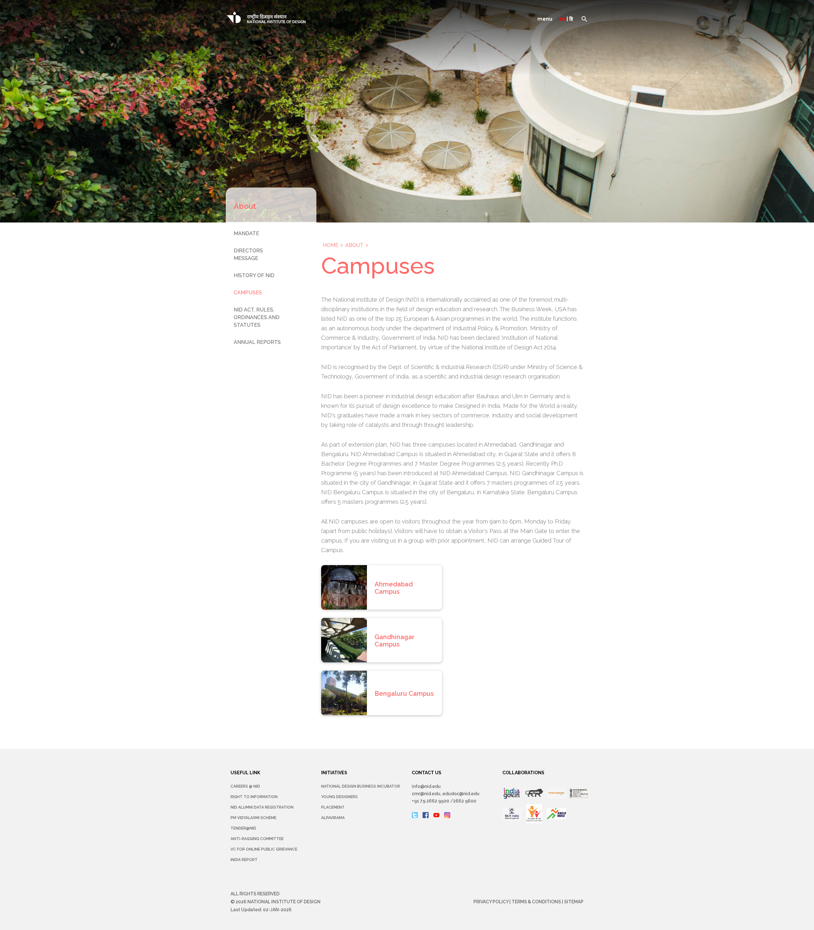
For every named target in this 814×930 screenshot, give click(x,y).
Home (330, 245)
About (354, 245)
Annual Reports (257, 342)
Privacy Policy (490, 901)
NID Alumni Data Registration (262, 807)
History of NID (254, 275)
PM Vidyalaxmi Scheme (253, 818)
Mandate (246, 233)
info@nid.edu (426, 786)
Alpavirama (333, 818)
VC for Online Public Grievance (264, 849)
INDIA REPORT (244, 860)
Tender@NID (243, 828)
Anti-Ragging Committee (257, 839)
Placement (333, 807)
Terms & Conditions (536, 901)
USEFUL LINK (245, 772)
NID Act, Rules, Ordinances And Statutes (256, 317)
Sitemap (573, 901)
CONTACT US (426, 772)
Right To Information (254, 797)
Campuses (248, 293)
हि (571, 19)
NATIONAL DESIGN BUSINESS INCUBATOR (360, 786)
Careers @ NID (245, 786)
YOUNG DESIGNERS (339, 797)
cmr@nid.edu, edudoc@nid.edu (445, 793)
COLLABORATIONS (523, 772)
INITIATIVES (334, 772)
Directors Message (248, 254)
